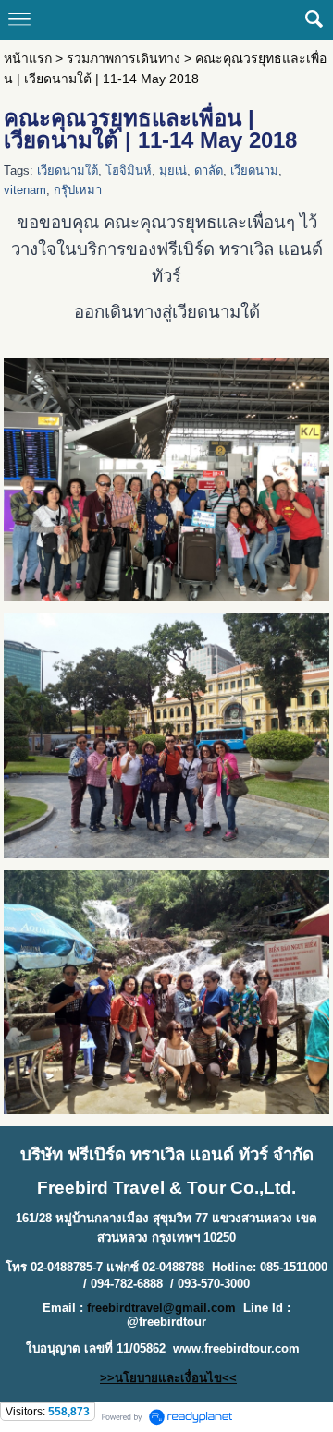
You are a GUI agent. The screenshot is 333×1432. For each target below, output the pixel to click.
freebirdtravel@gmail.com (161, 1308)
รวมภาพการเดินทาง (123, 58)
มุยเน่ (173, 170)
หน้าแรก (28, 58)
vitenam (25, 190)
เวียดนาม (254, 170)
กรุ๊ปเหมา (78, 190)
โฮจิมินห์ (128, 170)
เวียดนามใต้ (67, 170)
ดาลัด (208, 170)
